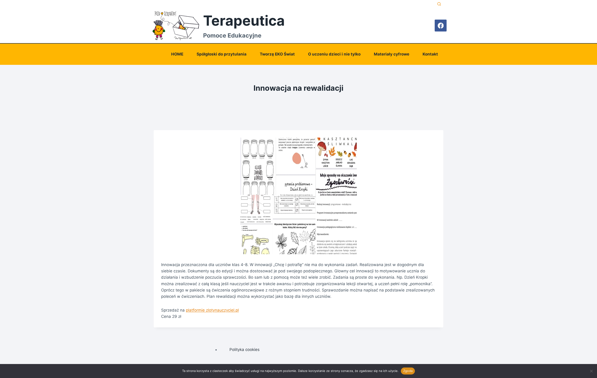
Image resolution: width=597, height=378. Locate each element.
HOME (177, 54)
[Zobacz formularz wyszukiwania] (439, 4)
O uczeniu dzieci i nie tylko (334, 54)
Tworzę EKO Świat (277, 54)
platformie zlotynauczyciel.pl (212, 310)
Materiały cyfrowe (391, 54)
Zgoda (408, 371)
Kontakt (430, 54)
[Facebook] (441, 25)
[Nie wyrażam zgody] (591, 371)
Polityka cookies (244, 349)
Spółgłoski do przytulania (221, 54)
